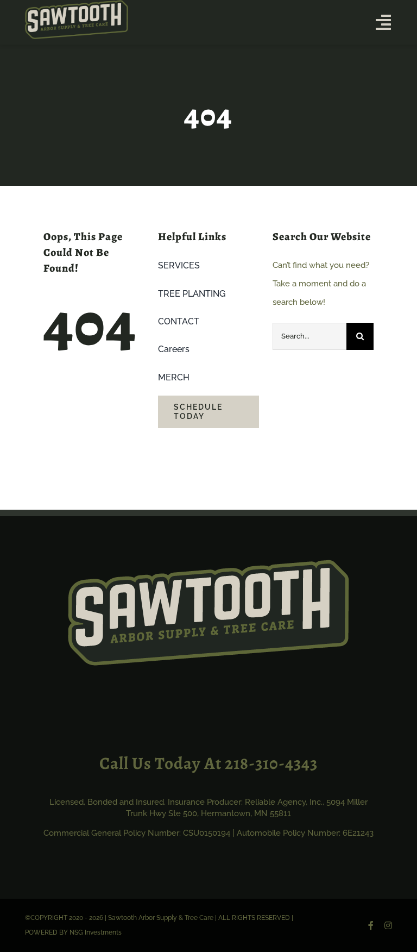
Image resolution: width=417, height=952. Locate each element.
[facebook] (371, 925)
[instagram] (388, 925)
